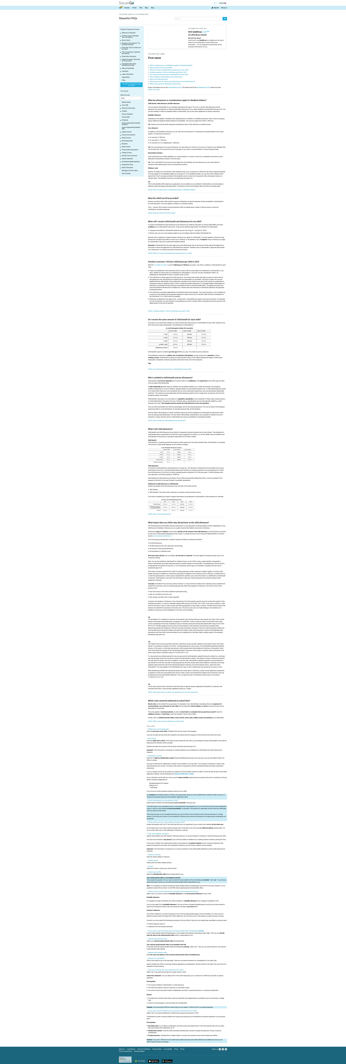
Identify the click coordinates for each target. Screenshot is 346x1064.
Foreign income (127, 153)
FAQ (141, 8)
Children (151, 54)
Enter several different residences (158, 834)
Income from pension (128, 135)
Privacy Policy (157, 1049)
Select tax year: (125, 95)
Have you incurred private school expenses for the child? (165, 970)
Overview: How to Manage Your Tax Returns (130, 36)
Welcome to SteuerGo (129, 33)
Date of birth (152, 738)
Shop (152, 8)
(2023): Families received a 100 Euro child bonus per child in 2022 (169, 311)
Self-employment (127, 141)
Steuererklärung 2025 (203, 87)
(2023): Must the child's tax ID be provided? (161, 213)
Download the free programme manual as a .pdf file (131, 84)
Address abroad (153, 860)
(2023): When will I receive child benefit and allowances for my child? (170, 253)
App (120, 8)
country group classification (162, 536)
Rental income (126, 138)
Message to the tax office (130, 170)
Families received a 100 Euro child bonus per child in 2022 (168, 72)
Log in (225, 8)
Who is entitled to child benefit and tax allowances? (166, 77)
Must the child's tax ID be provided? (161, 68)
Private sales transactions (130, 150)
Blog (146, 8)
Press (123, 80)
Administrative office (154, 872)
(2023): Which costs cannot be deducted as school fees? (166, 721)
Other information (127, 167)
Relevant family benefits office (157, 939)
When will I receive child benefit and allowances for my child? (169, 70)
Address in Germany (154, 855)
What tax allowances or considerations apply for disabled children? (171, 65)
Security (126, 8)
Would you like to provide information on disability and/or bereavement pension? (173, 891)
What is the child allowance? (159, 79)
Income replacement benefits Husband (131, 123)
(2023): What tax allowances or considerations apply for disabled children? (172, 190)
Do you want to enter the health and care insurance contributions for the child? (172, 1011)
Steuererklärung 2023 (175, 87)
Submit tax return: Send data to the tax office (131, 60)
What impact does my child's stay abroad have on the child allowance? (172, 81)
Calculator (125, 71)
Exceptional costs (127, 164)
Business (125, 144)
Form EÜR (125, 105)
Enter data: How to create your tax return (131, 48)
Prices (135, 8)
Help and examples (128, 68)
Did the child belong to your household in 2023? (163, 800)
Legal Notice (126, 77)
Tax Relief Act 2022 (160, 265)
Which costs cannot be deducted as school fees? (165, 84)
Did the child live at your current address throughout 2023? (166, 822)
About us (122, 1049)
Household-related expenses (131, 161)
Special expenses (127, 158)
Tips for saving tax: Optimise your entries (131, 52)
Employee (125, 120)
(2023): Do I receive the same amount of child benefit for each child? (169, 369)
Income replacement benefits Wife (131, 128)
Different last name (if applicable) (158, 729)
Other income (126, 147)
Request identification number (184, 774)
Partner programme (125, 1051)
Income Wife (126, 117)
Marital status (126, 102)
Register (216, 8)
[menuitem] (220, 3)
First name (160, 54)
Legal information (127, 74)
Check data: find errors (129, 56)
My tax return (126, 40)
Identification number (155, 756)
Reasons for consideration (156, 958)
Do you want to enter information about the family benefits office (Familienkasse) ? (176, 931)
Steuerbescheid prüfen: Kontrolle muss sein (129, 64)
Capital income (126, 132)
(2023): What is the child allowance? (159, 514)
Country (150, 866)
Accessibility (168, 1049)
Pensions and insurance (129, 155)
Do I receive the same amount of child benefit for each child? (169, 74)
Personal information (128, 108)
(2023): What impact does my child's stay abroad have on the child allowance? (173, 692)
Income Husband (127, 114)
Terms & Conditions (143, 1049)
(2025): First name (154, 89)
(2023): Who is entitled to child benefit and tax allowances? (167, 420)
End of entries (126, 173)
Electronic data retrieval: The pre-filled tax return (131, 43)
